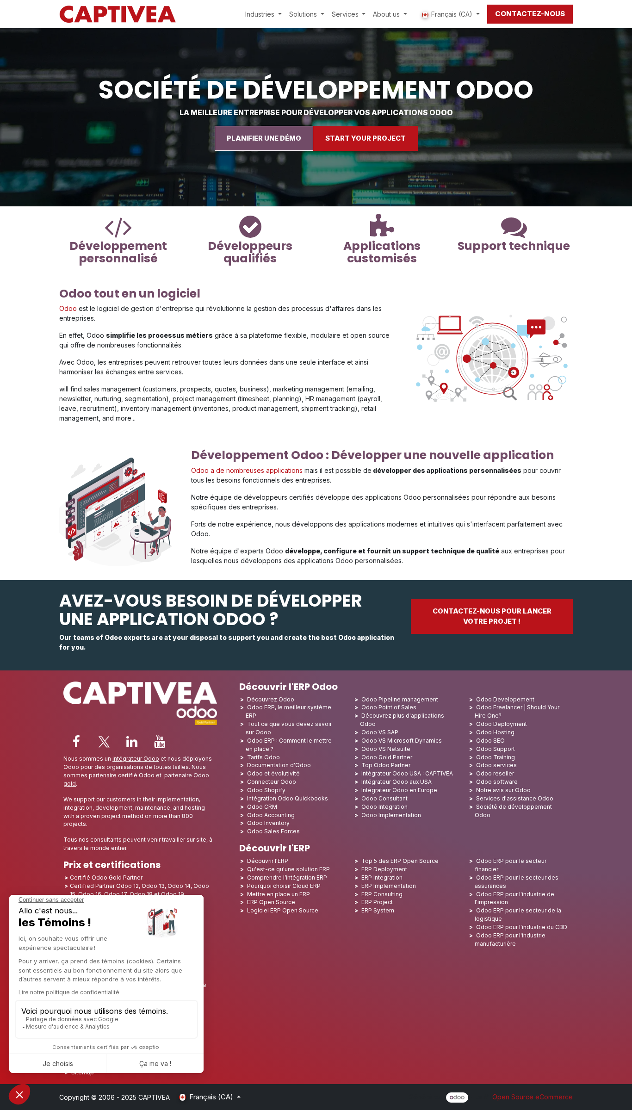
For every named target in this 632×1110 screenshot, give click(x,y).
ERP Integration (382, 877)
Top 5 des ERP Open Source (400, 860)
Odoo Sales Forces (273, 831)
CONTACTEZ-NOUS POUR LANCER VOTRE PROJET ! (492, 616)
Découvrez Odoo (270, 699)
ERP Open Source (271, 902)
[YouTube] (160, 742)
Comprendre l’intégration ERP (287, 877)
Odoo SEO (490, 740)
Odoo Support (495, 748)
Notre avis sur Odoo (503, 790)
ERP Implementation (388, 885)
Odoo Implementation (391, 815)
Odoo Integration (384, 806)
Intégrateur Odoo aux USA (396, 781)
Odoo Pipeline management (399, 699)
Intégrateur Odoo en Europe (399, 790)
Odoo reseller (495, 773)
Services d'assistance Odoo (514, 798)
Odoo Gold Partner (386, 757)
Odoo (68, 308)
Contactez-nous (530, 13)
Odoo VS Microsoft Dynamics (401, 740)
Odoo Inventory (268, 822)
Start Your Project (365, 138)
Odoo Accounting (271, 815)
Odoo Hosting (495, 732)
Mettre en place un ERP (278, 894)
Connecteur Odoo (271, 781)
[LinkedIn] (132, 742)
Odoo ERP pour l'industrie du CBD (521, 927)
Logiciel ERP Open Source (282, 910)
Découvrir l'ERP (267, 860)
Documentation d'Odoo (279, 765)
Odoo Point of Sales (388, 707)
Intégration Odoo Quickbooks (287, 798)
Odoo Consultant (384, 798)
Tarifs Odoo (263, 757)
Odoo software (497, 781)
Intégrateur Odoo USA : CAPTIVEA (407, 773)
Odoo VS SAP (379, 732)
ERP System (377, 910)
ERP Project (377, 902)
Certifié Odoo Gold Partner (106, 877)
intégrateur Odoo (135, 758)
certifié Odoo (136, 775)
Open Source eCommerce (532, 1097)
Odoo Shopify (266, 790)
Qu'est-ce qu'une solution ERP (288, 869)
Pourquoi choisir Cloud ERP (284, 885)
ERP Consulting (382, 894)
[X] (104, 742)
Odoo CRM (262, 806)
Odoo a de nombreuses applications (247, 470)
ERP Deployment (384, 869)
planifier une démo (264, 138)
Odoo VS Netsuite (385, 748)
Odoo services (496, 765)
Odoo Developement (505, 699)
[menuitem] (263, 14)
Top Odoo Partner (385, 765)
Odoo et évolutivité (273, 773)
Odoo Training (495, 757)
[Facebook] (76, 742)
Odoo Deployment (501, 723)
